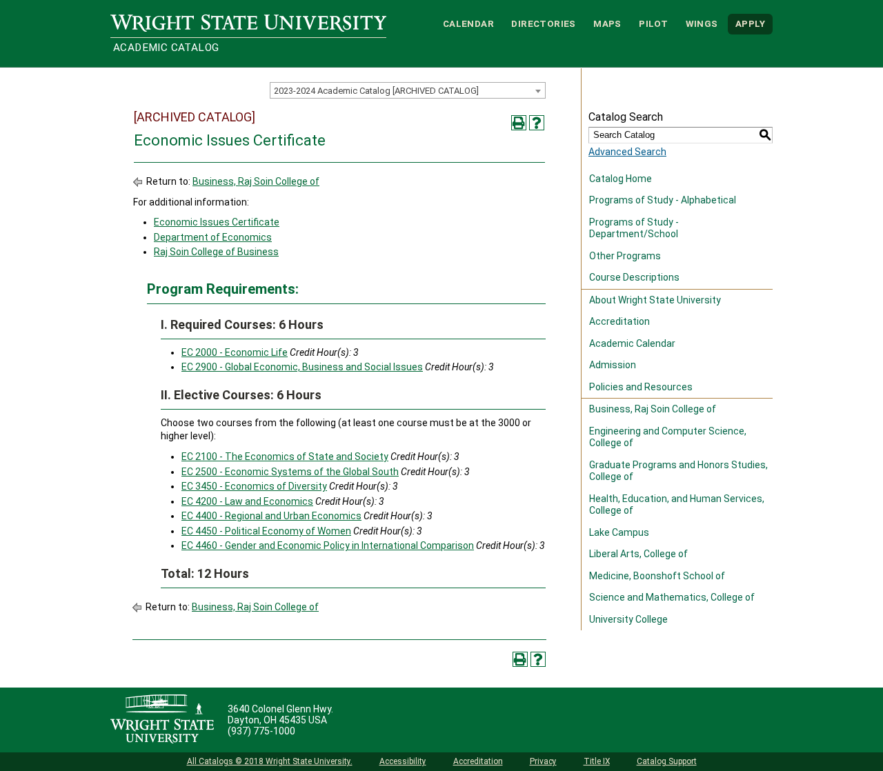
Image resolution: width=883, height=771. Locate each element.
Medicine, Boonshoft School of (657, 575)
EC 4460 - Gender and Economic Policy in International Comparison (327, 545)
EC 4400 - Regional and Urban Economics (271, 515)
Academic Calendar (632, 343)
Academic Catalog (166, 47)
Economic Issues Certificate (216, 222)
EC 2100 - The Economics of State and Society (284, 456)
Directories (543, 24)
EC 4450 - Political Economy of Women (266, 531)
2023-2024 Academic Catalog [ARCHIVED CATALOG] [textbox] (376, 91)
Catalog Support (667, 761)
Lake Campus (619, 532)
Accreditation (619, 321)
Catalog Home (620, 178)
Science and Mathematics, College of (672, 597)
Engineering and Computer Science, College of (667, 437)
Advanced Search (627, 151)
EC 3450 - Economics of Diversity (254, 486)
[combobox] (408, 90)
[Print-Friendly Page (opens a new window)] (518, 122)
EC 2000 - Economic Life (234, 352)
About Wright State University (655, 300)
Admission (612, 364)
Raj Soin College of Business (216, 251)
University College (628, 619)
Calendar (468, 24)
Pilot (653, 24)
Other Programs (625, 255)
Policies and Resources (641, 386)
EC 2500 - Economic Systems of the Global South (290, 471)
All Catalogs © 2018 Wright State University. (270, 761)
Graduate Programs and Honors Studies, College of (678, 471)
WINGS (702, 24)
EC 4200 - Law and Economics (247, 501)
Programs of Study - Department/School (634, 228)
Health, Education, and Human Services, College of (676, 505)
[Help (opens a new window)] (536, 122)
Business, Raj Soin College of (255, 181)
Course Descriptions (634, 277)
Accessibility (402, 761)
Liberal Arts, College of (638, 553)
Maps (607, 24)
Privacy (543, 761)
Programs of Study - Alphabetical (662, 200)
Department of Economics (213, 237)
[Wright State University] (162, 719)
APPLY (750, 24)
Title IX (597, 761)
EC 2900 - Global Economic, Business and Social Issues (302, 366)
